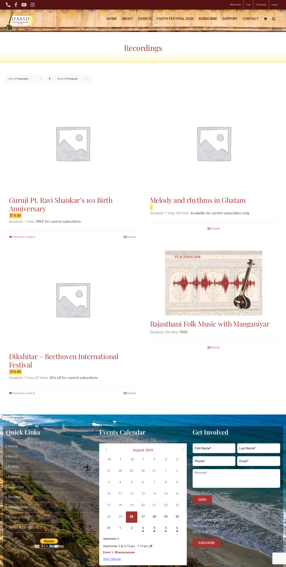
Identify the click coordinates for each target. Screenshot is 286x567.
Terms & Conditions (23, 527)
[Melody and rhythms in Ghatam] (213, 143)
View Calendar (112, 559)
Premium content (23, 237)
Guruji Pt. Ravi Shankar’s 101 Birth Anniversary (60, 204)
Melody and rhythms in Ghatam (198, 200)
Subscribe (16, 487)
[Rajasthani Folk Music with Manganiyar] (213, 283)
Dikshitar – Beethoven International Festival (63, 360)
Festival (14, 477)
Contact (14, 497)
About (13, 456)
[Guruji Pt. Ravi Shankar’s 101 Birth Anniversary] (72, 143)
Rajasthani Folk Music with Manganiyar (209, 323)
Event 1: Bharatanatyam (119, 552)
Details (131, 237)
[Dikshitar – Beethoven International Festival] (72, 299)
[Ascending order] (50, 79)
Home (13, 446)
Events (13, 466)
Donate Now (18, 507)
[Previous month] (104, 449)
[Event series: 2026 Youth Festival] (150, 546)
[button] (273, 19)
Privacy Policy (19, 517)
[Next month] (181, 449)
